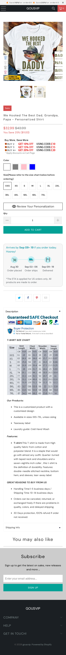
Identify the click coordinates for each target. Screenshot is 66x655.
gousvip (33, 8)
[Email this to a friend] (45, 298)
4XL (16, 194)
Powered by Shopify (42, 644)
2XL (57, 185)
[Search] (53, 8)
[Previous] (6, 51)
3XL (7, 194)
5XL (25, 194)
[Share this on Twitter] (19, 298)
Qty (5, 213)
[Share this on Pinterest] (37, 298)
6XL (34, 194)
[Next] (60, 51)
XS (16, 185)
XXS (7, 185)
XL (48, 185)
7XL (43, 194)
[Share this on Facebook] (28, 298)
